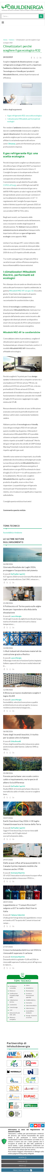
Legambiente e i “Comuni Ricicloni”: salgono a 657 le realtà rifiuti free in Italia (20, 908)
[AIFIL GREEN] (31, 1105)
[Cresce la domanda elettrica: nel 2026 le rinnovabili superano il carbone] (22, 937)
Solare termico (30, 1008)
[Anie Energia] (31, 1080)
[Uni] (31, 1071)
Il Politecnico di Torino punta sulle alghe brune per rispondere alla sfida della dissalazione (22, 609)
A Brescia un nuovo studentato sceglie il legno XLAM (22, 694)
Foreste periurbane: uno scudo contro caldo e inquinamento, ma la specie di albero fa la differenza (21, 779)
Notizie (11, 40)
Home (5, 40)
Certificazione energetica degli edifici (14, 995)
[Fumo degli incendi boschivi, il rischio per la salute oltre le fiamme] (22, 722)
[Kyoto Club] (14, 1080)
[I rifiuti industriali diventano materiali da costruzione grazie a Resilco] (22, 639)
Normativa (29, 1003)
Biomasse (12, 991)
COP (11, 1010)
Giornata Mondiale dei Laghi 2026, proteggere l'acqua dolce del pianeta (20, 569)
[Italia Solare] (14, 1097)
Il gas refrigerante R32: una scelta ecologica (24, 115)
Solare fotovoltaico (31, 1005)
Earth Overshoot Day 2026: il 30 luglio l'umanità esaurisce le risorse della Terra (22, 822)
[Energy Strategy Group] (14, 1063)
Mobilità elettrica (30, 1000)
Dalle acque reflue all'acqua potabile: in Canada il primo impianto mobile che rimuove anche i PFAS (21, 866)
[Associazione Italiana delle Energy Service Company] (31, 1088)
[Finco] (14, 1105)
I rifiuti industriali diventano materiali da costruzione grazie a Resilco (22, 652)
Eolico (28, 985)
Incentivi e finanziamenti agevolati (30, 995)
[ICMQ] (31, 1063)
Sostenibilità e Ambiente (12, 533)
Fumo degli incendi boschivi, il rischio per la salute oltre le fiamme (20, 736)
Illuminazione (30, 991)
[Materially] (14, 1071)
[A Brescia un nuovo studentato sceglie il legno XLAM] (22, 680)
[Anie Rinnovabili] (14, 1055)
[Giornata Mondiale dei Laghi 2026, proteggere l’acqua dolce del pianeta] (22, 555)
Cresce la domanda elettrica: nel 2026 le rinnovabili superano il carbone (22, 951)
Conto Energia (14, 1007)
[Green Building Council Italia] (14, 1113)
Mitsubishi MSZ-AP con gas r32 (21, 291)
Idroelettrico (29, 988)
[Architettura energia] (14, 1088)
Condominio (13, 1004)
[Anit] (31, 1055)
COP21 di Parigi (9, 185)
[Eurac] (31, 1097)
